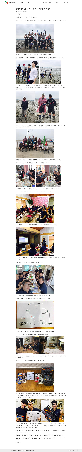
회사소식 (25, 11)
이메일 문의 (65, 2)
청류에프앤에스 (20, 450)
